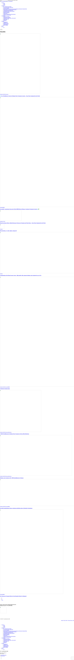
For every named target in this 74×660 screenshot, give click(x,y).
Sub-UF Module (5, 647)
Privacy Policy (66, 620)
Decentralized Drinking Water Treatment (8, 633)
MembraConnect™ (6, 645)
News (4, 626)
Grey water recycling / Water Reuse (8, 629)
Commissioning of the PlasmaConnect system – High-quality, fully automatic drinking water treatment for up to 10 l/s (20, 275)
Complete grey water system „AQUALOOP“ (9, 640)
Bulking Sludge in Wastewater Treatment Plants (9, 631)
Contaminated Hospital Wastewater (8, 632)
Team (4, 625)
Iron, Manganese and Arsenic (7, 628)
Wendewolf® (5, 641)
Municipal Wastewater (6, 634)
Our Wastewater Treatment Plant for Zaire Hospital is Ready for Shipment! (13, 596)
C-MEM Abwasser (5, 506)
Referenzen (9, 432)
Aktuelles (1, 94)
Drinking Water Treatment (6, 639)
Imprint (62, 620)
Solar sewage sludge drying (7, 637)
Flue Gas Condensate (6, 630)
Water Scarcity (5, 635)
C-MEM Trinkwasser (5, 94)
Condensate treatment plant (5, 388)
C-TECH (4, 221)
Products (3, 643)
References (4, 642)
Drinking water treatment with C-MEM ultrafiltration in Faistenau (11, 477)
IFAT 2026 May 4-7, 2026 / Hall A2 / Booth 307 (8, 230)
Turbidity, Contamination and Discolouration (9, 636)
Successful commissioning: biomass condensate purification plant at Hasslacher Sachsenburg (16, 508)
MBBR (4, 207)
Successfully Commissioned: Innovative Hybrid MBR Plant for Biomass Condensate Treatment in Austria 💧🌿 (19, 209)
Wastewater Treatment (6, 638)
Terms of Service (70, 620)
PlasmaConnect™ (5, 646)
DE (73, 620)
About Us (3, 624)
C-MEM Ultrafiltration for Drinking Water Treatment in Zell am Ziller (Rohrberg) (14, 433)
